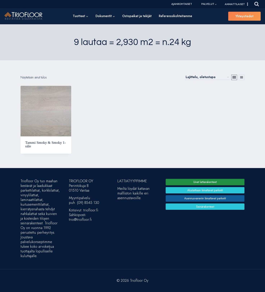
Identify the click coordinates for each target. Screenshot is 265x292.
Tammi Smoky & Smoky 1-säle (45, 144)
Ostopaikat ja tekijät (137, 16)
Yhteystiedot (244, 16)
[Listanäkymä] (241, 77)
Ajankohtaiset (181, 4)
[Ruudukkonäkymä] (234, 77)
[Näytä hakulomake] (257, 4)
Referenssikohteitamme (175, 16)
